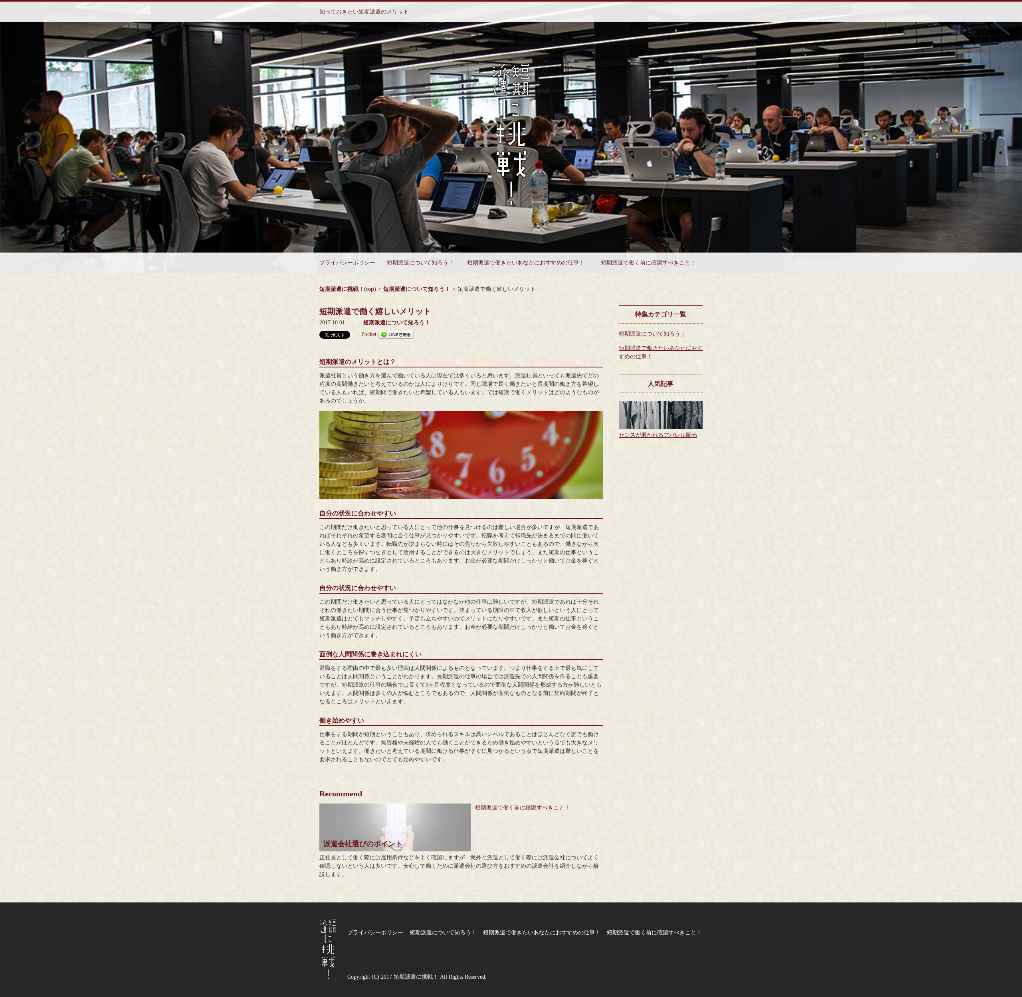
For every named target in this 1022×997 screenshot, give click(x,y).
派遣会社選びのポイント (362, 844)
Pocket (368, 334)
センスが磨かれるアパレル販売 (658, 435)
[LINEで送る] (396, 334)
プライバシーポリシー (347, 263)
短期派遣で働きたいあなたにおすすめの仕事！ (525, 263)
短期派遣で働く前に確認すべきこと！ (648, 263)
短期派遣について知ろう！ (420, 263)
